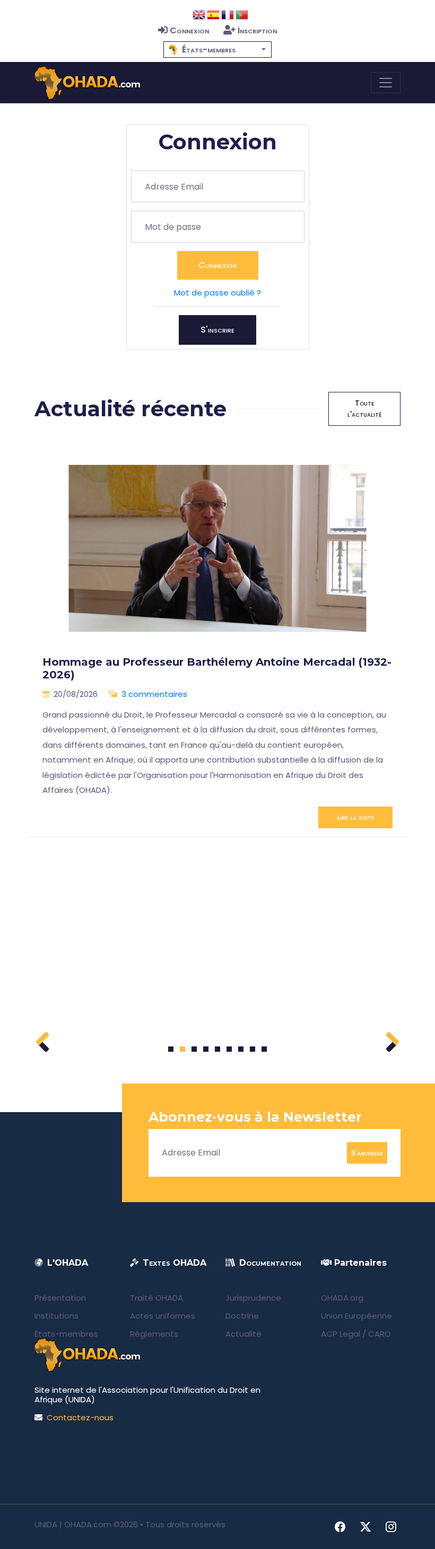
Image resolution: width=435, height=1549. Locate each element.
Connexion (189, 30)
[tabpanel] (217, 639)
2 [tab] (182, 1049)
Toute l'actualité (364, 408)
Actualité (243, 1333)
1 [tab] (171, 1049)
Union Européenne (356, 1315)
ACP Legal (340, 1333)
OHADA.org (342, 1297)
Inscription (257, 30)
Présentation (60, 1297)
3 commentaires (154, 694)
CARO (379, 1333)
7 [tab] (241, 1049)
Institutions (56, 1315)
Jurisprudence (253, 1297)
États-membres (66, 1333)
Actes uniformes (162, 1315)
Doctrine (242, 1315)
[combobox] (217, 49)
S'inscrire (217, 330)
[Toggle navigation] (386, 82)
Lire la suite (355, 817)
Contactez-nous (80, 1417)
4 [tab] (205, 1049)
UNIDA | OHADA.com (72, 1524)
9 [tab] (264, 1049)
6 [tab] (229, 1049)
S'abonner (367, 1152)
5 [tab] (217, 1049)
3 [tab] (194, 1049)
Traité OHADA (156, 1297)
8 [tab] (252, 1049)
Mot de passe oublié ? (217, 292)
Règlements (154, 1333)
